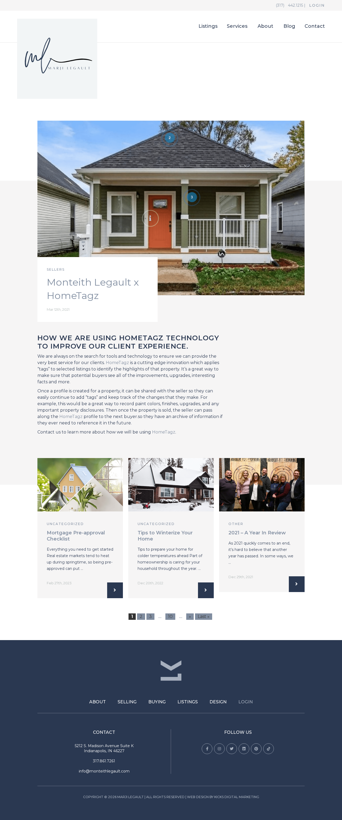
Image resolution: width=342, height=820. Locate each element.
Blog (289, 26)
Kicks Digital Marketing (236, 797)
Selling (127, 701)
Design (218, 701)
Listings (208, 26)
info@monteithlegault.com (104, 771)
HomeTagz (117, 362)
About (265, 26)
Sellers (56, 269)
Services (237, 26)
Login (317, 5)
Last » (203, 616)
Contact (315, 26)
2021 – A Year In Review (257, 533)
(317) (280, 5)
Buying (157, 701)
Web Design (198, 797)
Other (235, 524)
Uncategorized (65, 524)
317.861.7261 (104, 761)
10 (170, 616)
